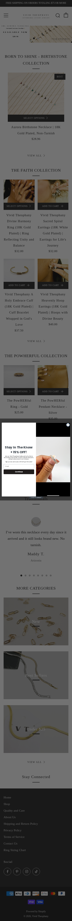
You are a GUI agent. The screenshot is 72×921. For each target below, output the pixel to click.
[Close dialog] (67, 424)
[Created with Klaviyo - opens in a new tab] (36, 497)
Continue (19, 472)
